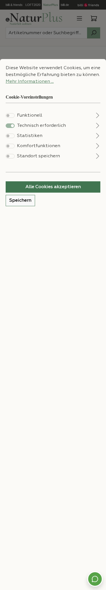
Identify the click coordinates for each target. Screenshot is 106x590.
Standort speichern (38, 156)
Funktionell (29, 115)
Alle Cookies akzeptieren (53, 187)
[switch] (10, 115)
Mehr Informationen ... (30, 81)
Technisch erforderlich (41, 125)
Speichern (20, 200)
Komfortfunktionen (38, 146)
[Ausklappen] (97, 115)
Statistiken (29, 136)
